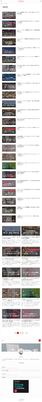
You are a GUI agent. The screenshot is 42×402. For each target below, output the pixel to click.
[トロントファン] (21, 1)
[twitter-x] (19, 363)
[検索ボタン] (41, 1)
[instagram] (21, 363)
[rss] (21, 399)
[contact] (22, 363)
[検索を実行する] (40, 340)
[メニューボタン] (1, 1)
